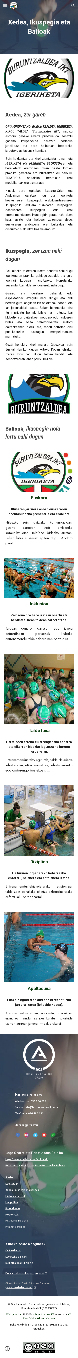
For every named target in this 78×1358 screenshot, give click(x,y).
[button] (5, 5)
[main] (39, 27)
